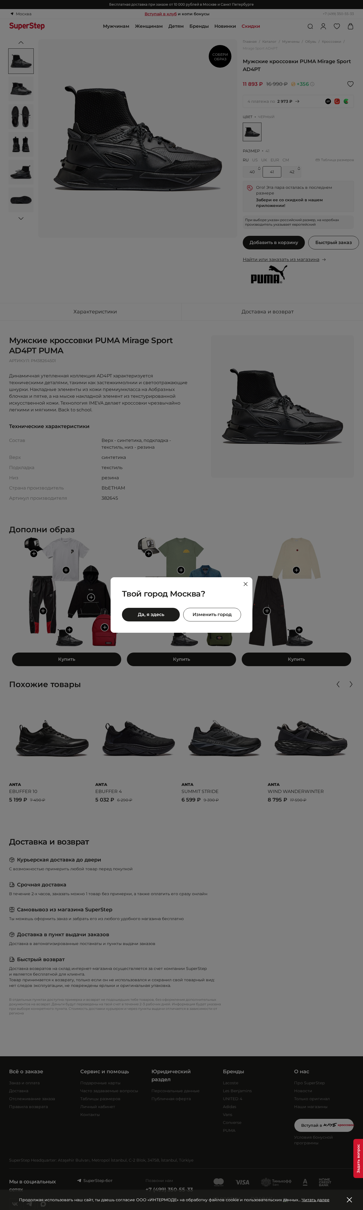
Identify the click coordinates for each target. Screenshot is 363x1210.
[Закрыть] (245, 584)
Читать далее (316, 1199)
